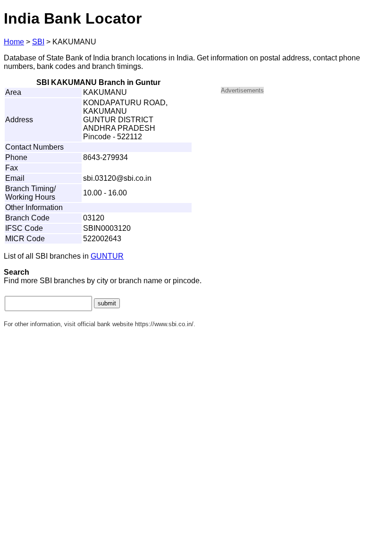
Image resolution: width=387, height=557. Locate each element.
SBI (38, 42)
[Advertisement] (301, 168)
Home (14, 42)
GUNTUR (107, 256)
